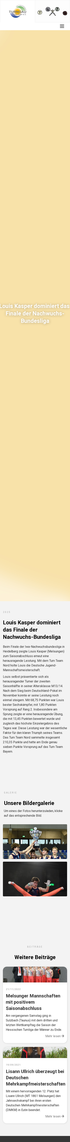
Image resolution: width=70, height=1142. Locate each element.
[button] (62, 26)
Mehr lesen (54, 1036)
